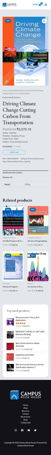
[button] (44, 21)
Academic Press (17, 161)
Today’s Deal (25, 422)
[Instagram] (16, 430)
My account (25, 416)
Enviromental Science (17, 90)
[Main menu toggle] (45, 4)
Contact (25, 414)
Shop (25, 408)
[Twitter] (35, 430)
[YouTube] (29, 430)
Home (5, 90)
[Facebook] (22, 430)
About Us (25, 411)
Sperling (27, 161)
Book (26, 420)
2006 (9, 161)
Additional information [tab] (12, 172)
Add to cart (14, 152)
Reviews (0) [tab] (7, 177)
